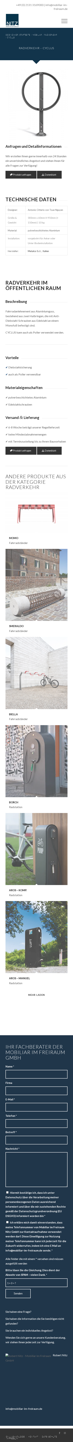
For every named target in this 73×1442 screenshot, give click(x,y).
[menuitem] (63, 21)
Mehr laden (36, 994)
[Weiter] (59, 105)
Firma (8, 1082)
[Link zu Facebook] (59, 1433)
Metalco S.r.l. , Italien (38, 251)
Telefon (11, 1115)
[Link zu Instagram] (65, 1433)
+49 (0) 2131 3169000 (29, 5)
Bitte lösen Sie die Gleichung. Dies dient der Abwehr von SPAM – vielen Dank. (32, 1272)
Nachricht (12, 1148)
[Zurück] (13, 105)
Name (9, 1066)
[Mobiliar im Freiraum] (30, 21)
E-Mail (10, 1099)
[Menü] (63, 21)
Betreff (11, 1132)
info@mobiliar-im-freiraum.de (23, 1408)
